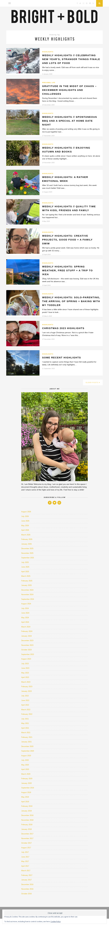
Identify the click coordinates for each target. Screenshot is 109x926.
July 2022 (25, 696)
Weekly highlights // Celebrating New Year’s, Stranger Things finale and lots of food (71, 59)
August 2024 (26, 604)
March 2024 (25, 627)
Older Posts (92, 382)
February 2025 (26, 581)
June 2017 (25, 857)
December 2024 (27, 590)
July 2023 (25, 664)
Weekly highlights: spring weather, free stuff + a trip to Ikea (67, 270)
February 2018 (26, 825)
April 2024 (25, 622)
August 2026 (26, 512)
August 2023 (26, 659)
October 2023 (26, 650)
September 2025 (27, 558)
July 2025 (25, 562)
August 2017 (26, 848)
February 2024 (26, 631)
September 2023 (27, 654)
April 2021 (25, 728)
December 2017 (27, 834)
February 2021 (26, 737)
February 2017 (26, 875)
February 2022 (26, 714)
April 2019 (25, 802)
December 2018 (27, 815)
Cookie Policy (56, 921)
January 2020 (26, 783)
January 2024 (26, 636)
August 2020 (26, 756)
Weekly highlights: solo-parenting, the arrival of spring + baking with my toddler (71, 301)
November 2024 (27, 595)
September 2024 (27, 599)
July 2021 (25, 719)
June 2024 (25, 613)
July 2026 (25, 516)
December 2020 (27, 746)
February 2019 (26, 806)
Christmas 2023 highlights (63, 328)
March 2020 (25, 774)
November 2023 (27, 645)
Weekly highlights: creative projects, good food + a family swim (67, 239)
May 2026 (25, 526)
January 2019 (26, 811)
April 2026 (25, 530)
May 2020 (25, 765)
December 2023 (27, 641)
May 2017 (25, 861)
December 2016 (27, 884)
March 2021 (25, 733)
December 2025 (27, 548)
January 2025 (26, 585)
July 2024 (25, 608)
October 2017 (26, 843)
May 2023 (25, 673)
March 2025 (25, 576)
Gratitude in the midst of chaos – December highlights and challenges (69, 90)
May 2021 (25, 723)
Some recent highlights (61, 357)
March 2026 (25, 535)
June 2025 (25, 567)
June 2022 (25, 700)
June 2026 (25, 521)
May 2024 (25, 618)
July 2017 (25, 852)
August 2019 (26, 792)
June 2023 (25, 668)
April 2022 (25, 705)
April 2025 (25, 572)
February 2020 (26, 779)
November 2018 (27, 820)
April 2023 (25, 677)
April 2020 (25, 769)
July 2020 (25, 760)
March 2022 (25, 710)
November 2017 (27, 838)
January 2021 (26, 742)
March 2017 (25, 871)
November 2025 (27, 553)
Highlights (47, 52)
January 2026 (26, 544)
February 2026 (26, 539)
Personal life (48, 82)
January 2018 (26, 829)
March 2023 (25, 682)
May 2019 (25, 797)
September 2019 (27, 788)
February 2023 (26, 687)
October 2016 (26, 894)
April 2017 (25, 866)
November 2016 (27, 889)
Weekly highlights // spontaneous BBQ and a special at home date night (69, 121)
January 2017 (26, 880)
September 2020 (27, 751)
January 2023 (26, 691)
